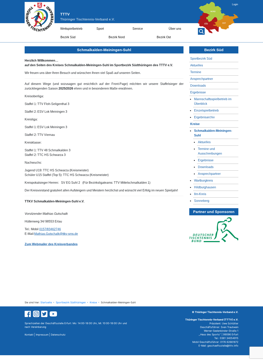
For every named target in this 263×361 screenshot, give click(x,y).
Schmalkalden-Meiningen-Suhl (213, 133)
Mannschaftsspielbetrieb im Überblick (212, 101)
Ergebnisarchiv (204, 117)
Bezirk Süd (67, 37)
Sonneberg (201, 200)
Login (235, 4)
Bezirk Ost (164, 37)
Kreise (195, 124)
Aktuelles (196, 65)
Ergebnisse (198, 92)
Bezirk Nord (117, 37)
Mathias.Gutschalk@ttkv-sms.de (56, 233)
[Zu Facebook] (28, 313)
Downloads (198, 85)
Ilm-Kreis (200, 194)
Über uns (175, 28)
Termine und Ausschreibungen (210, 151)
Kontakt (29, 334)
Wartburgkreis (203, 180)
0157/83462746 (50, 229)
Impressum (42, 334)
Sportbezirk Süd (201, 58)
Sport (100, 28)
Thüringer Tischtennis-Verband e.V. (87, 19)
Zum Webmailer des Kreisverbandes (51, 244)
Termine (195, 72)
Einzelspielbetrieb (206, 110)
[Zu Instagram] (36, 313)
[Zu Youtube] (53, 313)
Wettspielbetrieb (71, 28)
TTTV (65, 14)
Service (137, 28)
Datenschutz (58, 334)
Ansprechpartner (201, 78)
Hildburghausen (205, 187)
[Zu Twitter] (45, 313)
